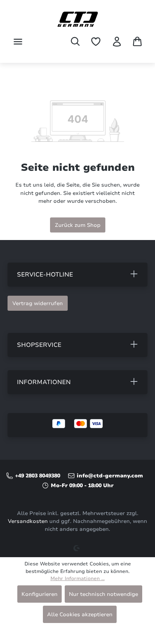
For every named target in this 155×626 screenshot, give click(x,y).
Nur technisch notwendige (103, 594)
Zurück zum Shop (77, 225)
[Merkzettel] (95, 41)
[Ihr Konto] (116, 41)
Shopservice (39, 345)
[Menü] (18, 41)
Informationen (44, 382)
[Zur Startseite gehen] (77, 19)
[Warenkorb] (137, 41)
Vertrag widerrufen (37, 303)
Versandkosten (28, 521)
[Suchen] (75, 41)
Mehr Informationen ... (77, 578)
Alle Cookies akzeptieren (79, 614)
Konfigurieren (39, 594)
